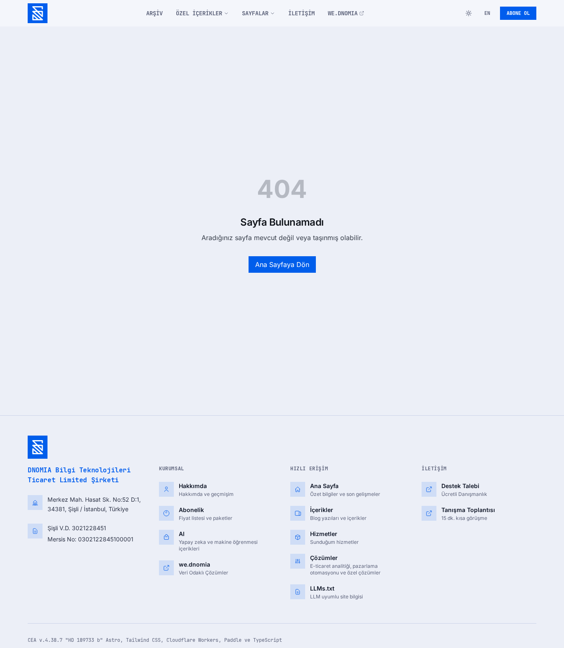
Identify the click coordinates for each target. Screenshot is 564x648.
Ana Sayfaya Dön (282, 264)
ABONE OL (518, 13)
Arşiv (154, 13)
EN (487, 13)
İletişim (301, 13)
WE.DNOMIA (343, 13)
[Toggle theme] (468, 13)
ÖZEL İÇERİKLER (199, 13)
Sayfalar (255, 13)
